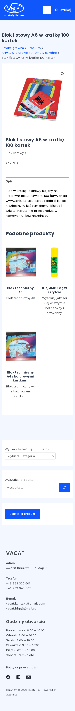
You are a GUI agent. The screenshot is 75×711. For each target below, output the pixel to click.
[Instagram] (18, 677)
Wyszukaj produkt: (19, 480)
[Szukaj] (64, 487)
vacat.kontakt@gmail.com (25, 603)
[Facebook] (8, 677)
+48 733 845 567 (18, 588)
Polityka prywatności (22, 667)
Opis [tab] (9, 181)
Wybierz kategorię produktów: (28, 449)
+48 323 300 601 (18, 583)
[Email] (28, 677)
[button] (63, 10)
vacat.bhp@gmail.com (22, 608)
